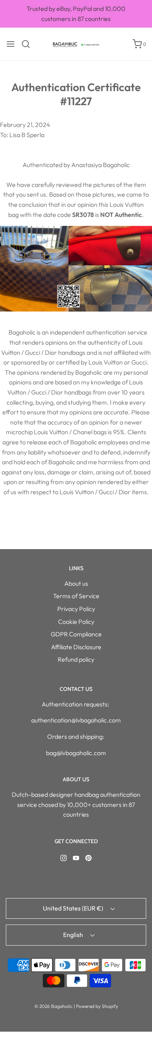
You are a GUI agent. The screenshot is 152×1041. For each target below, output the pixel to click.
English (73, 935)
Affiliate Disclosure (76, 647)
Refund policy (76, 659)
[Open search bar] (28, 44)
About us (76, 583)
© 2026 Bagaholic (53, 1006)
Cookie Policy (76, 621)
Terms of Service (76, 596)
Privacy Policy (76, 609)
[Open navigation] (10, 44)
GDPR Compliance (76, 634)
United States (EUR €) (73, 908)
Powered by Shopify (97, 1006)
